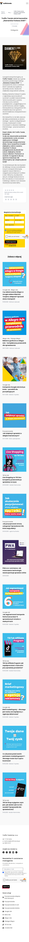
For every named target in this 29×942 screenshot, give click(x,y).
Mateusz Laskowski (14, 302)
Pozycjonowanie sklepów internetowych (12, 897)
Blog (9, 12)
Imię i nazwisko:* (9, 216)
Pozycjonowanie (8, 431)
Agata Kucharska (14, 531)
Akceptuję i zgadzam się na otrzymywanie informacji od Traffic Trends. (14, 231)
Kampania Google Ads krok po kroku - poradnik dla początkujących (14, 389)
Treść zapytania (9, 225)
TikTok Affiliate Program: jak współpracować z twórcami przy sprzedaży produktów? (13, 665)
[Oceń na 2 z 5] (8, 199)
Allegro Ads (14, 290)
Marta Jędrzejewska (14, 438)
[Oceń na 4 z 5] (13, 199)
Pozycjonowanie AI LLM (11, 905)
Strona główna (3, 12)
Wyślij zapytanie (11, 242)
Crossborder (8, 928)
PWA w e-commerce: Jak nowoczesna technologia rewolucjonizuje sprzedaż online (14, 570)
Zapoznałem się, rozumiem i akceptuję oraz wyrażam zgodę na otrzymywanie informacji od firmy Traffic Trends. (15, 874)
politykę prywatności (17, 230)
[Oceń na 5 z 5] (16, 199)
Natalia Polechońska (15, 485)
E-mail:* (17, 216)
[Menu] (27, 3)
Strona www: (18, 220)
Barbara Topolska (14, 394)
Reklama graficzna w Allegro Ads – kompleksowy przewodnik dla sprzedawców (14, 343)
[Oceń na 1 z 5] (6, 199)
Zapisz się (6, 886)
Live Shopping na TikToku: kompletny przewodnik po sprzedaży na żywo (12, 479)
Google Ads (6, 290)
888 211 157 (8, 843)
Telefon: (7, 220)
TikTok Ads (6, 475)
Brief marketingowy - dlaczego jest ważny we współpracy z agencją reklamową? (14, 711)
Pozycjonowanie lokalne (12, 908)
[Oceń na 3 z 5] (11, 199)
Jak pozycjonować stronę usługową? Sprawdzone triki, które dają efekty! (13, 526)
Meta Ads (7, 915)
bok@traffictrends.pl (10, 244)
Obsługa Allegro (15, 338)
